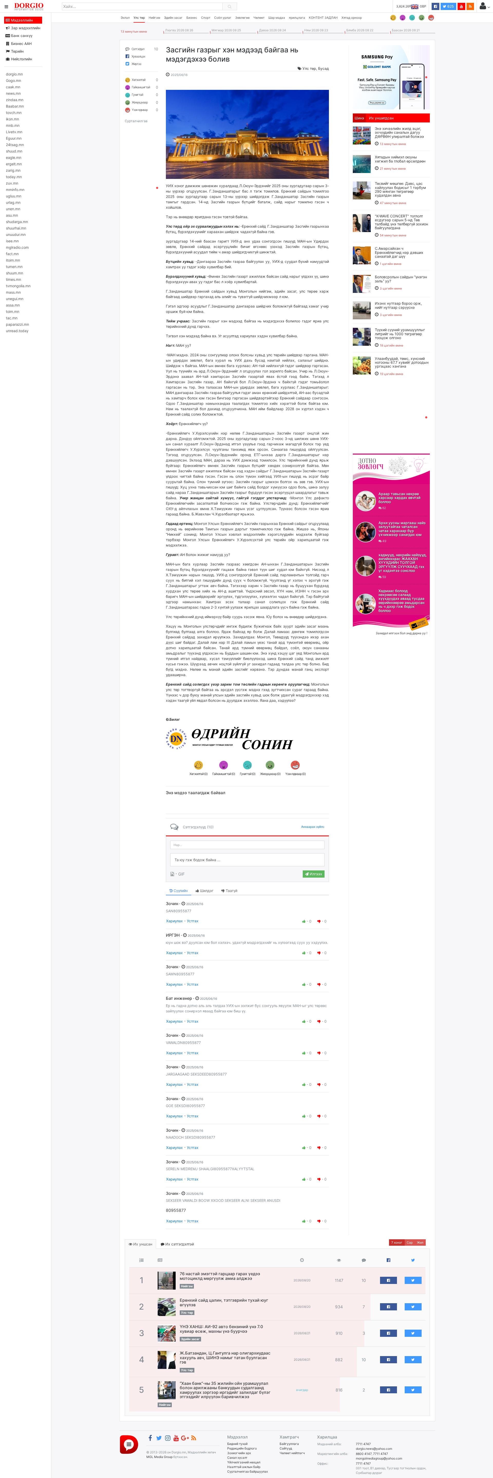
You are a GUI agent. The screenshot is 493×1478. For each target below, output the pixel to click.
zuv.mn (12, 183)
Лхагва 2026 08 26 (178, 30)
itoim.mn (13, 260)
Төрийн (17, 51)
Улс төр (139, 18)
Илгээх (315, 874)
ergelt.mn (14, 164)
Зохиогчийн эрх (239, 1453)
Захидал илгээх (369, 618)
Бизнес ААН (21, 43)
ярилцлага (297, 18)
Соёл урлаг (222, 18)
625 (450, 6)
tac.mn (11, 318)
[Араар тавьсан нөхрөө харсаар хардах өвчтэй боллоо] (365, 501)
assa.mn (13, 305)
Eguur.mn (14, 138)
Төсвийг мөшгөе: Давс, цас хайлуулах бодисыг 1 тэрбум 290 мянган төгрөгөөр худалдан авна (400, 189)
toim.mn (12, 311)
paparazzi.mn (17, 324)
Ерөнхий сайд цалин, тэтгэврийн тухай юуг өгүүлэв (224, 1302)
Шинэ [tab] (359, 118)
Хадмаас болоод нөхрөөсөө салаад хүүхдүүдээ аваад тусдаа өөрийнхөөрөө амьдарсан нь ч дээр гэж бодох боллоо (401, 601)
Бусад (323, 68)
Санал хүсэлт (237, 1458)
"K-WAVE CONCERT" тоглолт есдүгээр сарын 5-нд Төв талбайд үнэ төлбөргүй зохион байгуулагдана (401, 222)
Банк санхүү (21, 35)
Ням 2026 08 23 (315, 30)
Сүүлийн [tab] (180, 890)
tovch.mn (14, 112)
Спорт (205, 18)
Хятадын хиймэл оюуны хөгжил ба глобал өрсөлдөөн (400, 159)
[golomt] (391, 76)
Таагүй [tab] (231, 890)
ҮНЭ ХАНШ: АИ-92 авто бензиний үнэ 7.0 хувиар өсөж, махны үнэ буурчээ (221, 1329)
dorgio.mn (14, 74)
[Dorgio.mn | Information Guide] (129, 1444)
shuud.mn (14, 151)
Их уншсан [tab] (142, 1244)
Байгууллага (289, 1444)
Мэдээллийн (21, 20)
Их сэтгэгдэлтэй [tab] (179, 1244)
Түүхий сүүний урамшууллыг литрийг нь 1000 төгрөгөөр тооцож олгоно (400, 334)
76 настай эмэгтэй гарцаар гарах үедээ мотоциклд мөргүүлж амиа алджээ (220, 1276)
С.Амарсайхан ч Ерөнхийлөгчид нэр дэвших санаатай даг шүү (399, 252)
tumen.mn (14, 266)
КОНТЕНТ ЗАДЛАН (323, 18)
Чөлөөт (258, 18)
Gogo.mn (13, 80)
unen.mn (13, 209)
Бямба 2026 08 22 (359, 30)
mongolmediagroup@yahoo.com (379, 1458)
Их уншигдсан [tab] (381, 118)
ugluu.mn (13, 196)
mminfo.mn (15, 189)
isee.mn (12, 241)
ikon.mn (12, 119)
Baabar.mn (15, 106)
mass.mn (13, 292)
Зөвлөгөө (242, 18)
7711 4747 (363, 1444)
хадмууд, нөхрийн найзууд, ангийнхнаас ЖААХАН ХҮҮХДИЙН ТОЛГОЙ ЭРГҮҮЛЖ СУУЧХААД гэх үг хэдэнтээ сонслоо (402, 563)
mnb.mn (13, 125)
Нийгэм (154, 18)
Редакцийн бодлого (242, 1448)
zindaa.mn (14, 100)
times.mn (13, 279)
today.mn (14, 177)
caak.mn (13, 87)
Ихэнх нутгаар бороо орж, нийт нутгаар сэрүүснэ (398, 305)
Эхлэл (125, 18)
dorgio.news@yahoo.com (374, 1449)
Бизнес (191, 18)
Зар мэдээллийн (25, 28)
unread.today (17, 331)
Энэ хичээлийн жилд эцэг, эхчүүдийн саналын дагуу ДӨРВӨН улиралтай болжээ (399, 132)
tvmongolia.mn (18, 286)
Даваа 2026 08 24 (272, 30)
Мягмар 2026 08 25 (225, 30)
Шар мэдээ (276, 18)
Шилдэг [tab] (206, 890)
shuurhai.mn (16, 228)
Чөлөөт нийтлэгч (292, 1453)
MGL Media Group (159, 1457)
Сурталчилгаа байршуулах (247, 1471)
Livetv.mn (14, 132)
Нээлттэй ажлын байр (243, 1467)
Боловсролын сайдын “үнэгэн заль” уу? (401, 279)
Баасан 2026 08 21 (405, 30)
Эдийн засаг (173, 18)
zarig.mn (13, 170)
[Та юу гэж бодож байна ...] (247, 860)
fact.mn (12, 254)
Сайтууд (286, 1448)
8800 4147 (364, 1454)
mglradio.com (17, 247)
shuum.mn (14, 273)
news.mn (13, 93)
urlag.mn (13, 202)
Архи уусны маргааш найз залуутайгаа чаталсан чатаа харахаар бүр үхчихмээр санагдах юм (401, 529)
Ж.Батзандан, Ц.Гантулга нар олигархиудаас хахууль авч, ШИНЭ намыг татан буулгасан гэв (225, 1357)
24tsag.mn (15, 144)
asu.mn (12, 215)
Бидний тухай (237, 1444)
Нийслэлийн (21, 59)
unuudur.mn (16, 234)
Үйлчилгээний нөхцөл (243, 1462)
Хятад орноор (352, 18)
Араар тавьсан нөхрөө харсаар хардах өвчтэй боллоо (399, 498)
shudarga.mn (17, 221)
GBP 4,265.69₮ (415, 6)
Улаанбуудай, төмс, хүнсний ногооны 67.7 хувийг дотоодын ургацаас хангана (402, 362)
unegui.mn (14, 298)
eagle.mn (13, 157)
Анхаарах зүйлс (313, 827)
